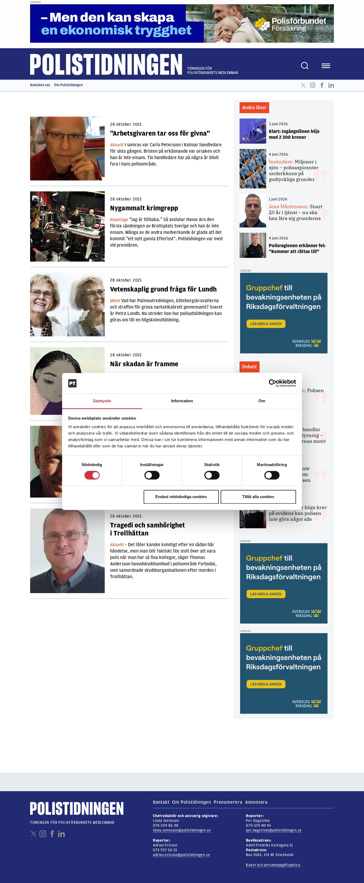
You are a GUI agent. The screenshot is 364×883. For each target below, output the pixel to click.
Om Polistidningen (68, 85)
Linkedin (331, 85)
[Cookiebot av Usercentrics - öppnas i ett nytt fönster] (272, 383)
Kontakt (161, 802)
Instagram (312, 85)
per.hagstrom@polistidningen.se (274, 830)
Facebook (322, 85)
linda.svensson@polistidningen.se (182, 830)
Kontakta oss (40, 85)
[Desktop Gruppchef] (283, 312)
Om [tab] (261, 401)
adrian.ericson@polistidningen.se (181, 855)
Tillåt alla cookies (258, 496)
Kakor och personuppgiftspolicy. (273, 865)
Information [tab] (182, 401)
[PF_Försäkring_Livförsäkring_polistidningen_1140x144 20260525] (182, 23)
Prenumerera (228, 802)
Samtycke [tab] (102, 401)
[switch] (152, 475)
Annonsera (256, 802)
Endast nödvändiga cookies (181, 496)
